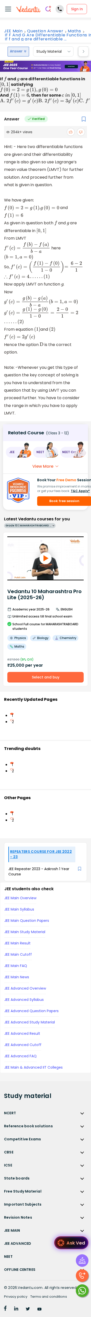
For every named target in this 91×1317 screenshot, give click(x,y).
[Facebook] (5, 1309)
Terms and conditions (48, 1296)
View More (42, 466)
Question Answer (45, 31)
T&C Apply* (80, 491)
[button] (18, 452)
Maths (74, 31)
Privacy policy (15, 1296)
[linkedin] (16, 1309)
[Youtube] (39, 1309)
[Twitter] (28, 1309)
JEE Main (13, 31)
